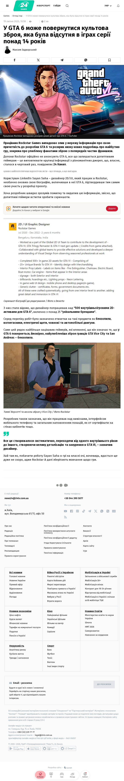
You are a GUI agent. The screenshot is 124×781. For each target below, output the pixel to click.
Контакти (87, 526)
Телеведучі (10, 546)
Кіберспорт (43, 5)
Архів (85, 541)
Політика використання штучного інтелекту (59, 532)
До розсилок (104, 684)
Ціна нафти (15, 615)
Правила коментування (55, 548)
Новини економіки (20, 611)
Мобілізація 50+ (93, 580)
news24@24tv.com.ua (17, 498)
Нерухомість (16, 645)
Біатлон (51, 662)
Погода (12, 597)
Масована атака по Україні (60, 592)
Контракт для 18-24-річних (98, 588)
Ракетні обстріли (55, 576)
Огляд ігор (18, 16)
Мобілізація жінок (94, 584)
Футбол (51, 654)
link (65, 511)
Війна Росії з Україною (60, 572)
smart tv (50, 748)
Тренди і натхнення (19, 658)
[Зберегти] (109, 60)
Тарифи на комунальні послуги (25, 627)
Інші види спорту (55, 666)
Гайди (57, 5)
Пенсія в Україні (17, 635)
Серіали (51, 631)
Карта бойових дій (56, 580)
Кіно (49, 611)
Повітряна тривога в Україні (61, 588)
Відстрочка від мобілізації (98, 592)
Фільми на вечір (55, 623)
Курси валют (15, 619)
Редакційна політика (14, 536)
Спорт (50, 645)
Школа (88, 622)
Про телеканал (11, 541)
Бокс (49, 649)
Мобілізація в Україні (97, 572)
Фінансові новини (18, 623)
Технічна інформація (53, 553)
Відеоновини (15, 588)
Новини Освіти (93, 611)
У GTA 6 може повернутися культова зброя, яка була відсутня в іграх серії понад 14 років (67, 16)
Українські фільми (56, 619)
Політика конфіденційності (56, 526)
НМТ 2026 (89, 626)
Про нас (8, 526)
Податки (13, 631)
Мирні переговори (56, 584)
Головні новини (17, 576)
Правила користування (15, 556)
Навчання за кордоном (96, 635)
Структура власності (92, 536)
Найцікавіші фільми (57, 615)
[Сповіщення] (118, 6)
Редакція (9, 531)
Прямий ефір (16, 584)
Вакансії (87, 531)
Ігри (85, 551)
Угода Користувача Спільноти (57, 543)
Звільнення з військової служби (101, 576)
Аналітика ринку (17, 649)
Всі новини (15, 572)
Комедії (51, 627)
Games (6, 16)
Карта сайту (88, 546)
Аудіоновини (15, 592)
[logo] (24, 6)
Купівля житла (16, 654)
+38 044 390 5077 (73, 498)
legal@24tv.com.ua (43, 735)
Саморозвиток (92, 631)
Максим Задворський (25, 50)
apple (33, 748)
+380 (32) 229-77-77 (26, 732)
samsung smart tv (68, 748)
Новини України (17, 580)
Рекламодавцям (12, 551)
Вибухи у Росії (54, 597)
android (16, 748)
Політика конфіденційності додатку (60, 538)
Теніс (49, 658)
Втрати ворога (54, 601)
